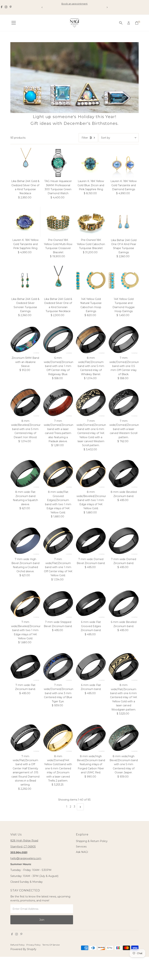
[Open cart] (137, 23)
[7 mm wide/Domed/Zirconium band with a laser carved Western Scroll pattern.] (123, 402)
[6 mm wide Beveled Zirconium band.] (123, 604)
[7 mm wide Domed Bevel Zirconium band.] (91, 541)
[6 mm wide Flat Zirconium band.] (91, 667)
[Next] (107, 7)
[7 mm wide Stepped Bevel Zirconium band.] (58, 604)
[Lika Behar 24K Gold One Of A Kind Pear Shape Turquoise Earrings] (123, 222)
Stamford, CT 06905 (23, 846)
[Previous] (42, 7)
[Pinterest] (11, 7)
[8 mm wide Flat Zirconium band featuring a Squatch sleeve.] (25, 473)
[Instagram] (6, 7)
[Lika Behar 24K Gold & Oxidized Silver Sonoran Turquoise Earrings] (25, 281)
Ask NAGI (82, 852)
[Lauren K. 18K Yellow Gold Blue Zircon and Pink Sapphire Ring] (91, 163)
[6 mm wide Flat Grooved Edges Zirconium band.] (91, 604)
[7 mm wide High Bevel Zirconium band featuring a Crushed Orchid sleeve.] (25, 541)
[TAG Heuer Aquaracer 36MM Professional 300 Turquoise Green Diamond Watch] (58, 163)
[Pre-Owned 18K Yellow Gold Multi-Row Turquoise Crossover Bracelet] (58, 222)
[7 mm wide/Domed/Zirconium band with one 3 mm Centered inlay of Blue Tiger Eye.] (58, 667)
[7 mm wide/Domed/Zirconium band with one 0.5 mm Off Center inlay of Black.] (123, 339)
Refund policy (17, 945)
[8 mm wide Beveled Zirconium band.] (123, 473)
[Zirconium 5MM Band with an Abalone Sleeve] (25, 339)
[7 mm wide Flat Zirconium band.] (25, 667)
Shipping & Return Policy (92, 841)
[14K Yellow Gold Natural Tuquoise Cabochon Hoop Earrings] (91, 281)
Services (81, 846)
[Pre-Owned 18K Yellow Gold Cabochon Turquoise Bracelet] (91, 222)
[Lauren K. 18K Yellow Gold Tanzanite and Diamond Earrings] (123, 163)
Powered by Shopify (23, 949)
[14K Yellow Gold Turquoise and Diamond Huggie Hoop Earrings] (123, 281)
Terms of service (51, 945)
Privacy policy (33, 945)
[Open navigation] (13, 22)
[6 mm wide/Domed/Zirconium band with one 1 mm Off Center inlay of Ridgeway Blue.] (58, 339)
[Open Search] (120, 23)
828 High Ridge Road (24, 840)
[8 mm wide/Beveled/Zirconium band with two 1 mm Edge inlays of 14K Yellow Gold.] (91, 473)
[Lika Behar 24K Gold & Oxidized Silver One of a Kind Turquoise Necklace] (25, 163)
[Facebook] (1, 7)
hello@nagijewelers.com (25, 858)
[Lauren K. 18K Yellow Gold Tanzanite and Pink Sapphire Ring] (25, 222)
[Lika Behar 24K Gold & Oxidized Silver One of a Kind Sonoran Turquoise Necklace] (58, 281)
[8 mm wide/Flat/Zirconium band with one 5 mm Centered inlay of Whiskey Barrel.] (91, 339)
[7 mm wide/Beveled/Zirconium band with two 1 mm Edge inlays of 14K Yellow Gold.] (25, 604)
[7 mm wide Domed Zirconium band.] (123, 541)
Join (41, 919)
